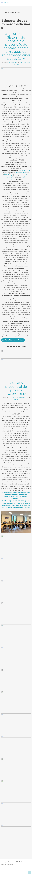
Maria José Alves (21, 173)
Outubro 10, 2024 (13, 62)
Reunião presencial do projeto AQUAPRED (16, 388)
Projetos (16, 64)
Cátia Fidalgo (8, 175)
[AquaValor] (5, 3)
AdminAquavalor (25, 62)
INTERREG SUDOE (24, 170)
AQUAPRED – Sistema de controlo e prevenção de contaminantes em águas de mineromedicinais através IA (16, 46)
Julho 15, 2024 (12, 397)
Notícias (16, 399)
